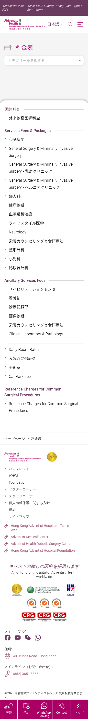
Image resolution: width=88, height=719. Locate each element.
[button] (55, 24)
